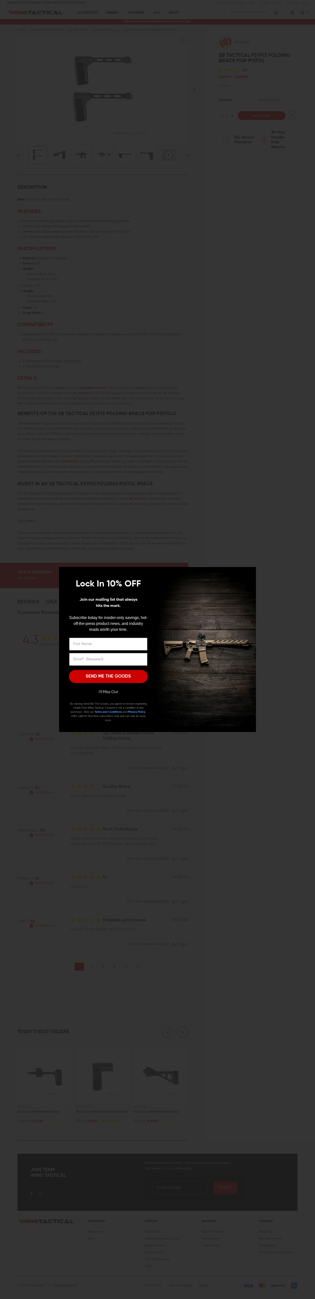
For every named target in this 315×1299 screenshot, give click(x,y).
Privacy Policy (136, 712)
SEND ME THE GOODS (108, 676)
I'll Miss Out (108, 692)
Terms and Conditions (108, 712)
